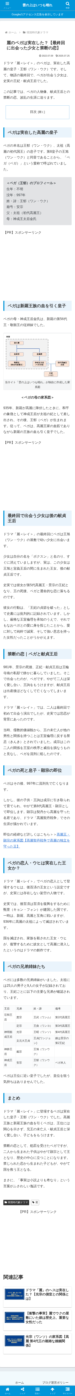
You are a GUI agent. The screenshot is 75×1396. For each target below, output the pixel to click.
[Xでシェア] (12, 1160)
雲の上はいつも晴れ (37, 5)
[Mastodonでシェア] (29, 1160)
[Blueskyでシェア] (46, 1160)
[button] (67, 845)
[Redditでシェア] (46, 1171)
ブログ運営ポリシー (55, 1382)
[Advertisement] (37, 264)
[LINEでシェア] (12, 1182)
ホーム (19, 1382)
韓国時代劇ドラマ (18, 1202)
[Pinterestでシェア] (29, 1182)
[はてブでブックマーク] (62, 1171)
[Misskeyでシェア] (62, 1160)
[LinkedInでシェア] (46, 1182)
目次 (33, 112)
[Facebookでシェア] (12, 1171)
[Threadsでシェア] (29, 1171)
